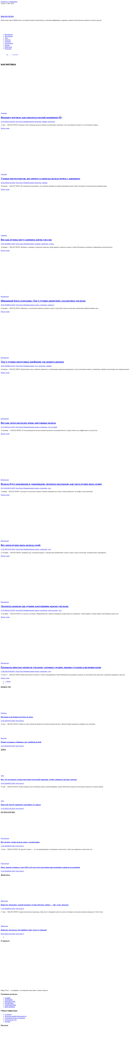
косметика (37, 121)
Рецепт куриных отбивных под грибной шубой (21, 742)
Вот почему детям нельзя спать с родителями (20, 842)
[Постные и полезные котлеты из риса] (24, 710)
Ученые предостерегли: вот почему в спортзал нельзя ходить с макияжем (40, 178)
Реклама (7, 1021)
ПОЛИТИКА (9, 1003)
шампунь (51, 305)
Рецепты (8, 40)
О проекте (8, 1014)
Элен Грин (19, 121)
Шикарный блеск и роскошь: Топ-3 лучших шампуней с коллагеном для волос (43, 300)
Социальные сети (11, 1020)
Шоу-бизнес (9, 36)
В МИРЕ (8, 998)
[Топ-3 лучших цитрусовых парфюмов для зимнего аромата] (40, 356)
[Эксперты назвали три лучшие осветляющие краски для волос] (40, 600)
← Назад (8, 681)
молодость (51, 121)
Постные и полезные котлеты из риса (17, 717)
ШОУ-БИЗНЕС (10, 1007)
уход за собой (52, 427)
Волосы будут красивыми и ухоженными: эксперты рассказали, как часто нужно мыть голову (51, 484)
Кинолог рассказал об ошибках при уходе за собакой (24, 930)
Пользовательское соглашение (15, 1018)
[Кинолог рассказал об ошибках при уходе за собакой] (11, 923)
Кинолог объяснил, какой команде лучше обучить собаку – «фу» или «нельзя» (35, 905)
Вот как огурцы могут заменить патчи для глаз (26, 239)
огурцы (51, 244)
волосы (36, 305)
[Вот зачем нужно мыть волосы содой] (40, 539)
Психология (9, 43)
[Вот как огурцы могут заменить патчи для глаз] (40, 233)
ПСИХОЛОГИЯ (10, 1005)
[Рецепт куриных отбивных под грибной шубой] (11, 735)
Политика (8, 48)
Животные (8, 47)
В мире (7, 45)
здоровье (37, 244)
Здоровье (8, 41)
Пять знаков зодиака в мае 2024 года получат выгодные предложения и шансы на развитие (40, 867)
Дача (6, 38)
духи (36, 366)
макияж (44, 121)
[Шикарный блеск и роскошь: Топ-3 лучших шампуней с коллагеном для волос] (40, 295)
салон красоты (53, 610)
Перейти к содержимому (9, 1)
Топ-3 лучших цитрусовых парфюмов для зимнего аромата (32, 361)
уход (49, 488)
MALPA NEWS (7, 16)
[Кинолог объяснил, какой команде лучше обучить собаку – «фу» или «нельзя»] (24, 897)
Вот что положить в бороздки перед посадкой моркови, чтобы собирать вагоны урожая (39, 780)
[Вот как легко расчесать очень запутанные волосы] (40, 417)
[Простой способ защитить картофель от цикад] (11, 797)
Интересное (9, 34)
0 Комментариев (28, 121)
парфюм (49, 366)
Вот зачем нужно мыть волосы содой (20, 545)
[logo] (67, 988)
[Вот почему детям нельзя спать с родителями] (24, 835)
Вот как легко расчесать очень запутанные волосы (28, 423)
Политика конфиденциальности (15, 1016)
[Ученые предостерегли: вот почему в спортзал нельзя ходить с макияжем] (40, 172)
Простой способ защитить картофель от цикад (21, 805)
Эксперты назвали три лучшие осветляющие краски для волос (35, 606)
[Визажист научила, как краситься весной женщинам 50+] (40, 111)
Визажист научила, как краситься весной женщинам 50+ (31, 117)
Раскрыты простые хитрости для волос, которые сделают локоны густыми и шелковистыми (51, 667)
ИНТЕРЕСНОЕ (10, 1001)
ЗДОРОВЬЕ (9, 1000)
